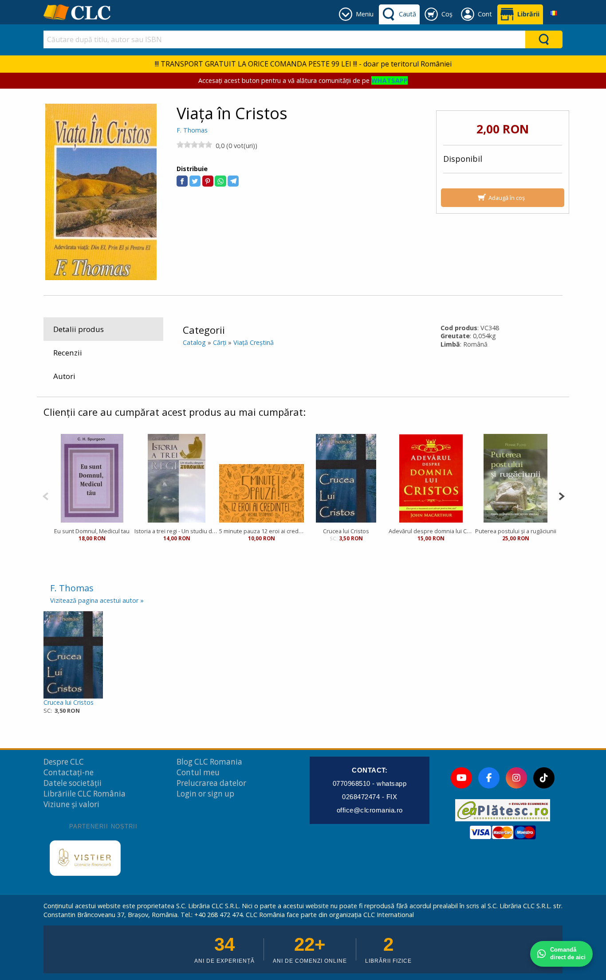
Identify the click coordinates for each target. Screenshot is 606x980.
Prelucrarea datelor (211, 783)
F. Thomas (192, 130)
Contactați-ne (68, 772)
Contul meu (198, 772)
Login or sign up (205, 794)
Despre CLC (63, 762)
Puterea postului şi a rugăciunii (515, 531)
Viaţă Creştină (253, 342)
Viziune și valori (71, 804)
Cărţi (219, 342)
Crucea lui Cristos (346, 531)
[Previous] (45, 495)
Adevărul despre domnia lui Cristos (431, 531)
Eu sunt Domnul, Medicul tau (92, 531)
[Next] (561, 495)
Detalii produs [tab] (78, 329)
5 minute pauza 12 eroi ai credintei (261, 531)
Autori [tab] (64, 376)
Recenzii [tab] (67, 352)
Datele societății (72, 783)
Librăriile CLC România (84, 794)
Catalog (194, 342)
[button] (182, 181)
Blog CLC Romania (209, 762)
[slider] (194, 144)
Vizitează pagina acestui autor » (97, 600)
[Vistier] (85, 858)
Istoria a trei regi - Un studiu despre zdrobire (176, 531)
